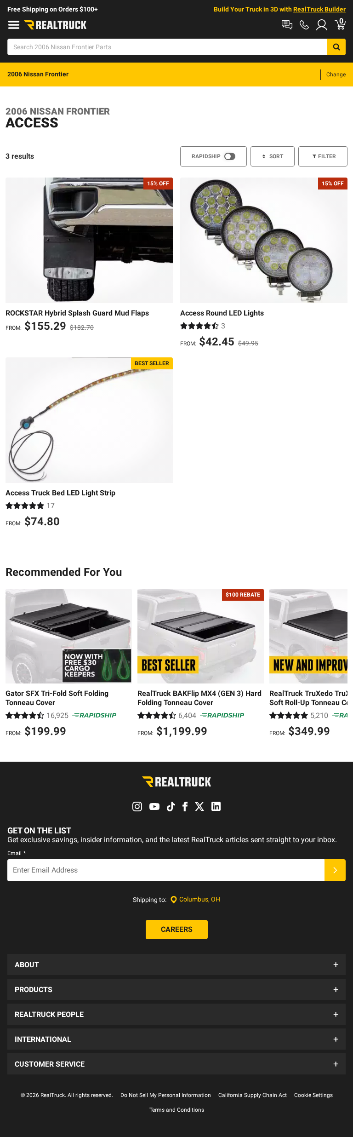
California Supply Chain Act (252, 1095)
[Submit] (335, 870)
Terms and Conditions (176, 1110)
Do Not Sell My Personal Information (165, 1095)
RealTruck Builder (319, 9)
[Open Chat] (287, 24)
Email (16, 853)
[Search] (336, 47)
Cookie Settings (313, 1095)
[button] (176, 964)
